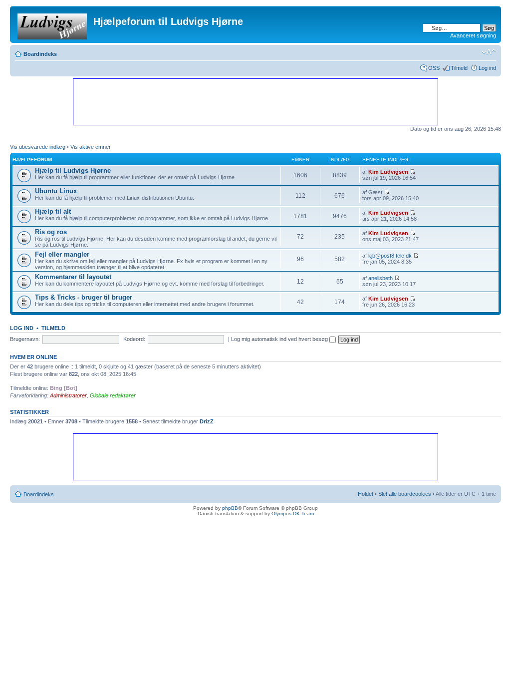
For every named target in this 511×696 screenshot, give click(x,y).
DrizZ (207, 421)
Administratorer (68, 395)
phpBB (230, 508)
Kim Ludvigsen (388, 172)
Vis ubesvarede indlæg (37, 147)
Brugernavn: (25, 339)
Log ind (487, 68)
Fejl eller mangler (62, 254)
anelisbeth (380, 278)
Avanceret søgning (473, 35)
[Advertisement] (255, 101)
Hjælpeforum (32, 159)
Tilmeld (459, 68)
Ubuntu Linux (56, 191)
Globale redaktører (113, 395)
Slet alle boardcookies (404, 494)
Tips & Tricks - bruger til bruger (83, 297)
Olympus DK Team (292, 513)
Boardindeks (40, 54)
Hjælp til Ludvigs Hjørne (73, 170)
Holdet (365, 494)
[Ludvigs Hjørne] (52, 24)
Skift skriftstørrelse (489, 51)
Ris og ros (51, 232)
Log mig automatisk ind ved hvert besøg (280, 339)
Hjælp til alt (53, 211)
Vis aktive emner (90, 147)
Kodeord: (134, 339)
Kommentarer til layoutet (73, 277)
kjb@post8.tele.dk (390, 256)
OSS (434, 68)
